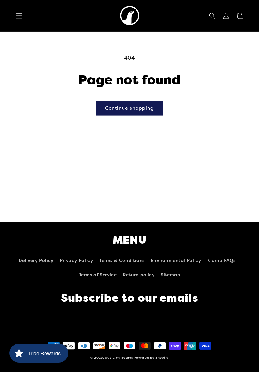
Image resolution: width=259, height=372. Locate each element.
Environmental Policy (176, 260)
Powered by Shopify (151, 358)
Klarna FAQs (221, 260)
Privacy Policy (76, 260)
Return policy (139, 274)
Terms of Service (98, 274)
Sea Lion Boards (119, 358)
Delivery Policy (36, 260)
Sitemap (170, 274)
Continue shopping (129, 108)
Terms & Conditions (122, 260)
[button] (19, 16)
